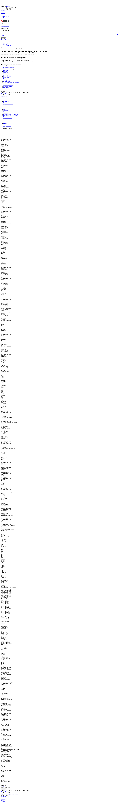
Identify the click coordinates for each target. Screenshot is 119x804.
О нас (2, 14)
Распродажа (6, 87)
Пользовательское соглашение (10, 115)
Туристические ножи (8, 104)
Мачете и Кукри (7, 76)
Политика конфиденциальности (10, 114)
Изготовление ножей (8, 85)
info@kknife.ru (4, 96)
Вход (4, 17)
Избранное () (11, 794)
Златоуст (5, 124)
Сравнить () (17, 794)
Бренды (5, 71)
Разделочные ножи (7, 101)
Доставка (3, 10)
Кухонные (5, 75)
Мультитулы (6, 77)
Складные (5, 72)
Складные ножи (7, 102)
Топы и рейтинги (7, 45)
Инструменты (6, 81)
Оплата (2, 11)
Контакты (3, 13)
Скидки (5, 44)
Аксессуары (6, 83)
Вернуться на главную (8, 67)
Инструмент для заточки (9, 80)
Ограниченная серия (8, 86)
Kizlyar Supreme (7, 126)
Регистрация (6, 16)
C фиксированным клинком (9, 73)
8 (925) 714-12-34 (5, 26)
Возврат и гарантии (8, 116)
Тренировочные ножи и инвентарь (11, 82)
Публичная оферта (7, 118)
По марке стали (7, 78)
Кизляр (5, 123)
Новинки (5, 43)
